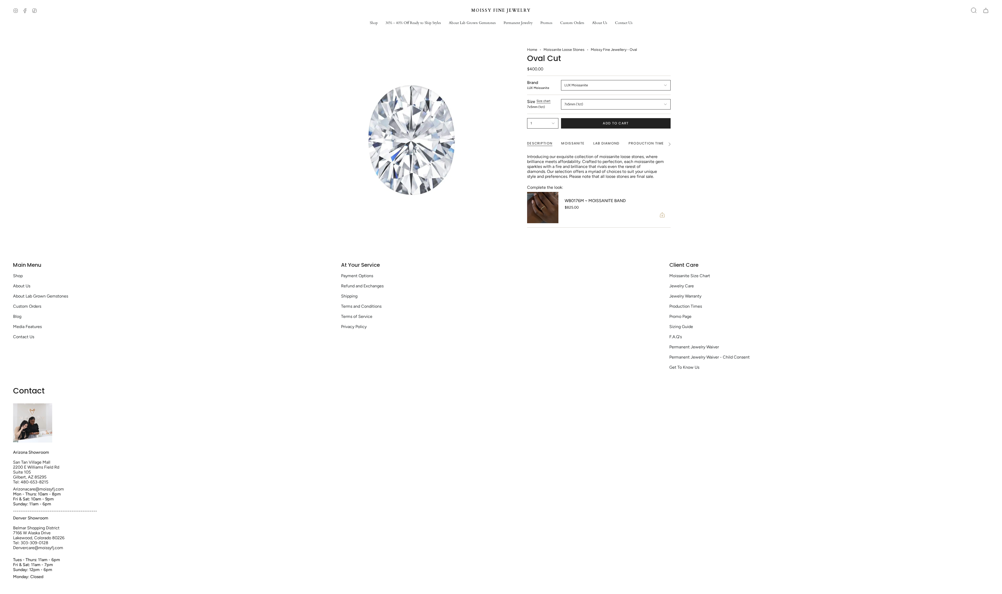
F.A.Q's (675, 336)
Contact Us (23, 336)
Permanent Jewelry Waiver (694, 346)
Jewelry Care (681, 285)
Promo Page (680, 316)
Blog (17, 316)
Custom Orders (27, 306)
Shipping (349, 296)
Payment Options (357, 275)
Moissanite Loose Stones (564, 49)
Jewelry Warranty (685, 296)
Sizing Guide (681, 326)
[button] (373, 23)
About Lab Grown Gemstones (40, 296)
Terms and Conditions (361, 306)
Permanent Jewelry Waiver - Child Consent (709, 357)
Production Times (685, 306)
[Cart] (986, 10)
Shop (18, 275)
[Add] (662, 215)
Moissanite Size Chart (689, 275)
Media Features (27, 326)
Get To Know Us (684, 367)
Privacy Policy (354, 326)
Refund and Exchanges (362, 285)
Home (532, 49)
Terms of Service (356, 316)
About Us (21, 285)
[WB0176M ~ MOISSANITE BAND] (542, 207)
